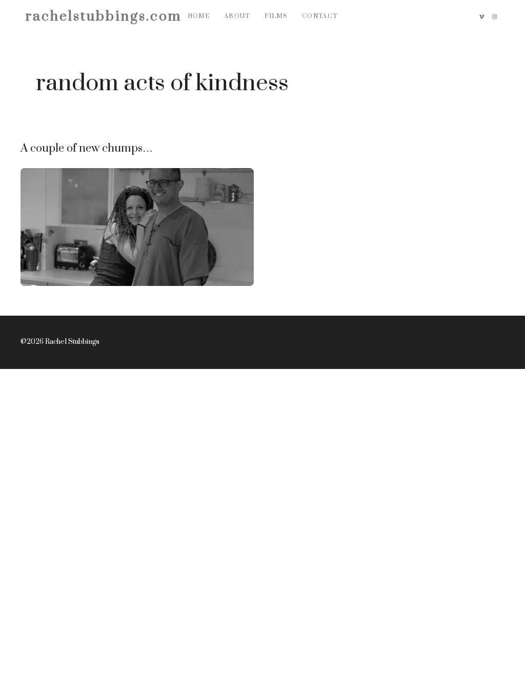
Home (199, 16)
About (237, 16)
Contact (319, 16)
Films (276, 16)
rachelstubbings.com (103, 16)
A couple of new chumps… (87, 148)
